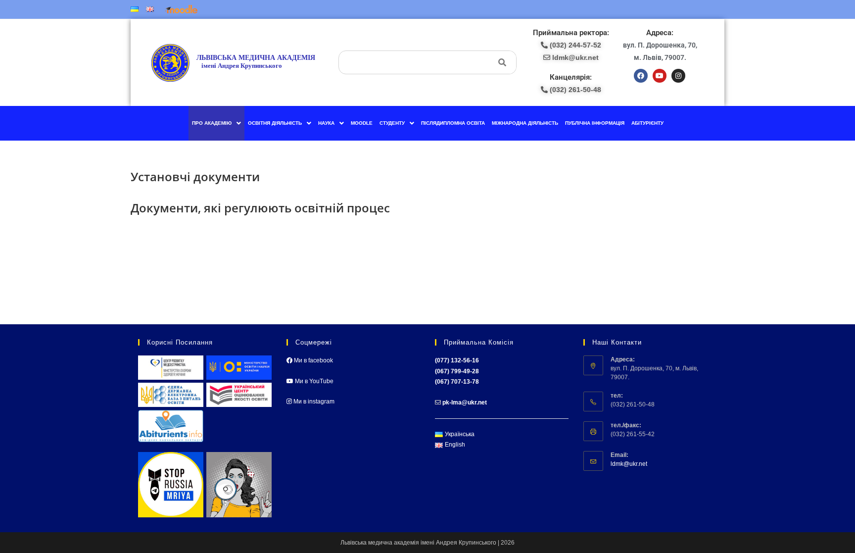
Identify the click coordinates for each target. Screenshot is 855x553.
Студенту (392, 123)
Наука (326, 123)
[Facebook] (641, 76)
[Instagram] (678, 76)
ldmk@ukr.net (629, 463)
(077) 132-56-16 (457, 360)
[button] (216, 123)
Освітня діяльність (275, 123)
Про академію (212, 123)
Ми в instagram (313, 401)
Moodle (362, 123)
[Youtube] (659, 76)
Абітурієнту (647, 123)
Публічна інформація (594, 123)
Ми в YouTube (313, 381)
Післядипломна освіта (453, 123)
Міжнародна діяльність (525, 123)
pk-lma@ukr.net (464, 402)
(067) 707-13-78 (457, 381)
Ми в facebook (312, 360)
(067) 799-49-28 (457, 371)
